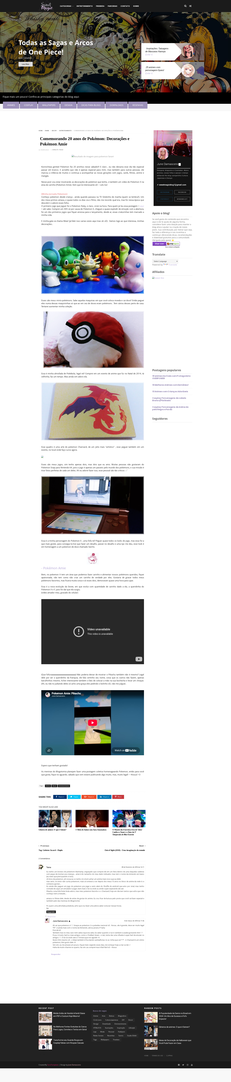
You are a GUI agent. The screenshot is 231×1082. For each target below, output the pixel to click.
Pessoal (111, 1032)
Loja (94, 1032)
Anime (47, 130)
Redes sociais (98, 1035)
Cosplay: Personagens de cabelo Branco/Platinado (169, 399)
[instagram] (187, 1065)
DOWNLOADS (116, 105)
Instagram (164, 192)
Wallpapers (105, 1039)
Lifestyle (132, 1028)
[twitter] (183, 1065)
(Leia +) (149, 54)
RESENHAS (137, 105)
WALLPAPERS (48, 105)
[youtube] (192, 1065)
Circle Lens (97, 1020)
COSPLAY (28, 105)
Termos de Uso (157, 1056)
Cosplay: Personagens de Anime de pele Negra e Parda (170, 408)
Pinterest (165, 199)
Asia (103, 1016)
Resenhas (111, 1035)
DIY (123, 1020)
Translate (173, 264)
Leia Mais (25, 64)
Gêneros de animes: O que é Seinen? (52, 830)
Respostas (51, 916)
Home (41, 130)
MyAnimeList (182, 199)
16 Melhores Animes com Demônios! (170, 385)
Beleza (111, 1016)
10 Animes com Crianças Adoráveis (170, 391)
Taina (48, 867)
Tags (95, 1039)
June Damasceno (60, 921)
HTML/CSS (97, 1028)
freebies (100, 6)
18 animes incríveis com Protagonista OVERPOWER (171, 377)
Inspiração (121, 1028)
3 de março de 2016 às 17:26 (134, 921)
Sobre (136, 6)
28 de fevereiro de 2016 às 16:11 (133, 867)
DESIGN (68, 105)
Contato (125, 6)
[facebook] (179, 1065)
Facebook (182, 192)
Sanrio (120, 1035)
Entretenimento (85, 6)
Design (96, 1024)
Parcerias (112, 6)
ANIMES (11, 105)
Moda (102, 1032)
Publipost (121, 1032)
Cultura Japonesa (111, 1020)
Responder (51, 912)
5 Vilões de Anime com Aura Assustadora (91, 830)
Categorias (65, 6)
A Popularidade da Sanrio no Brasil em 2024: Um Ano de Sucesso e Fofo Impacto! (175, 1016)
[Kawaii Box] (158, 278)
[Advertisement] (87, 121)
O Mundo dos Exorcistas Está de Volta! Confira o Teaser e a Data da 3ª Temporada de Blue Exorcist (127, 832)
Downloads (106, 1024)
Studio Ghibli (131, 1035)
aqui (142, 206)
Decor (54, 130)
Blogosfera (122, 1016)
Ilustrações (109, 1028)
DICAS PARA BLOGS (91, 105)
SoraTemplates (53, 1065)
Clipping (169, 1056)
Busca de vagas (100, 1011)
